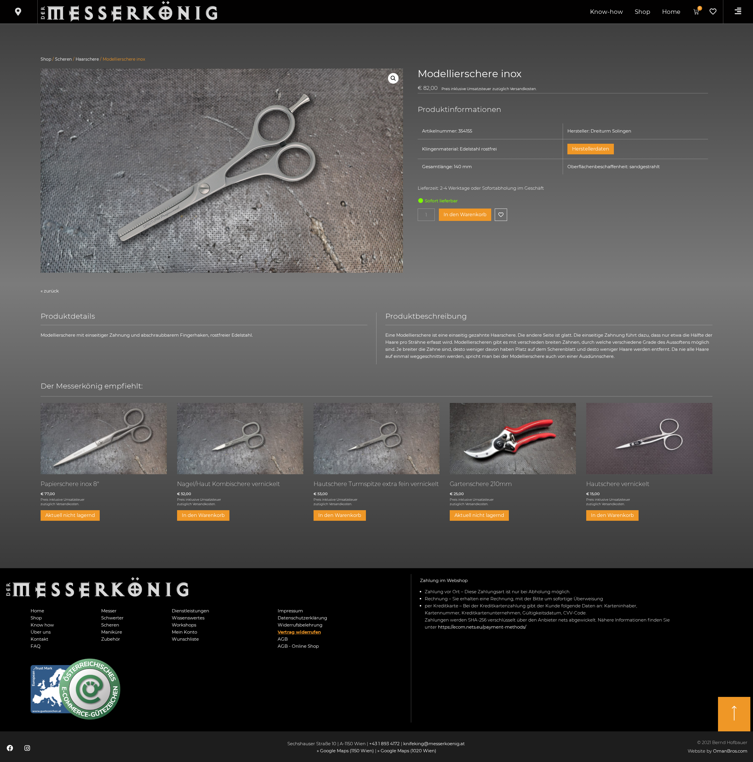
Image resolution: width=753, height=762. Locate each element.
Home (671, 11)
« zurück (50, 291)
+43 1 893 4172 (384, 743)
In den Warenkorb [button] (203, 515)
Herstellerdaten (590, 149)
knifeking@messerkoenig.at (434, 743)
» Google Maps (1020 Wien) (406, 750)
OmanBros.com (730, 751)
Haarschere (87, 59)
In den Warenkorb (465, 214)
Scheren (63, 59)
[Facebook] (10, 748)
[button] (393, 78)
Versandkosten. (523, 89)
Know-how (606, 11)
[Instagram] (27, 748)
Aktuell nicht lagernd (70, 515)
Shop (642, 11)
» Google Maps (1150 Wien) (346, 750)
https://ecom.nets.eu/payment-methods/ (482, 627)
